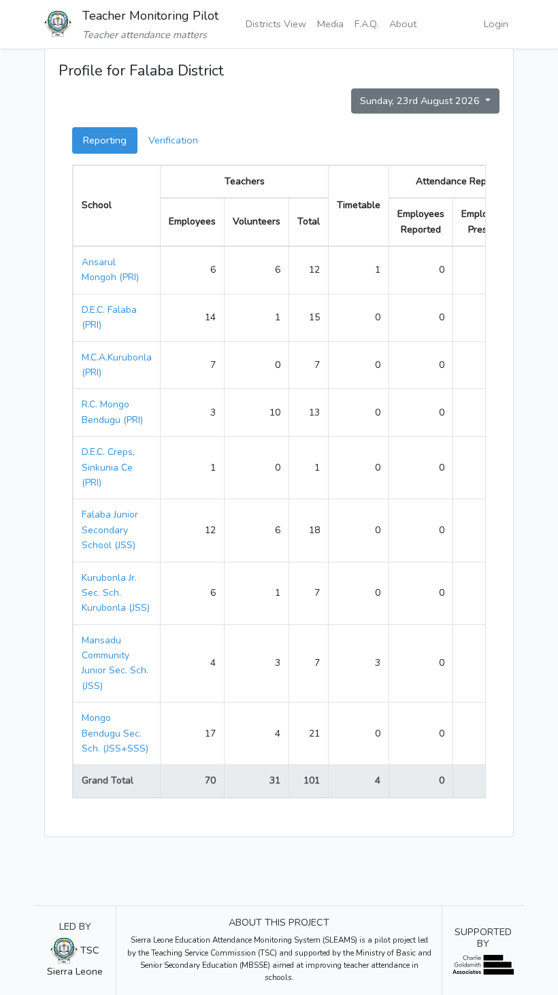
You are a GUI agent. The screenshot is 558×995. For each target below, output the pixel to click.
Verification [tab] (173, 140)
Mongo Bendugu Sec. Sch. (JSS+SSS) (115, 733)
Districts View (276, 24)
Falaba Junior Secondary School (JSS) (110, 530)
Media (330, 24)
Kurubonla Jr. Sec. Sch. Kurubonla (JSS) (116, 593)
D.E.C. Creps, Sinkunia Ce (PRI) (108, 467)
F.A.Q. (366, 24)
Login (496, 24)
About (402, 24)
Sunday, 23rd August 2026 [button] (421, 100)
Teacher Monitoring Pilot (150, 15)
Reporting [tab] (105, 140)
